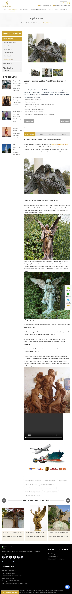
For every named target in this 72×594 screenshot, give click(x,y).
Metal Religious (12, 9)
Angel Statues (47, 23)
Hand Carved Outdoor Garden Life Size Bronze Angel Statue (13, 533)
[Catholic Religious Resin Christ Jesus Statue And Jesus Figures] (6, 132)
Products (28, 23)
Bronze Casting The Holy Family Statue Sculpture (17, 101)
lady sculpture (63, 480)
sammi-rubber (10, 578)
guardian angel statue (47, 484)
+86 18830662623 (14, 581)
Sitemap (52, 592)
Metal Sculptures (32, 590)
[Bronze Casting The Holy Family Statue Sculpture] (6, 101)
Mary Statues (8, 49)
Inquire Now (29, 121)
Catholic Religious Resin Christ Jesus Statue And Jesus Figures (17, 133)
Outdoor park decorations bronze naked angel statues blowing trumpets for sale (59, 533)
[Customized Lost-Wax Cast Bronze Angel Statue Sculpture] (36, 518)
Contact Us (63, 9)
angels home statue (31, 488)
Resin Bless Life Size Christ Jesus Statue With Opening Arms (17, 116)
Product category (58, 550)
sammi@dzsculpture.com (62, 5)
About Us (50, 9)
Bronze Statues (20, 590)
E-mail (68, 308)
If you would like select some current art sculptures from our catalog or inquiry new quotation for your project (13, 536)
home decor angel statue (32, 491)
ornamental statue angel (32, 495)
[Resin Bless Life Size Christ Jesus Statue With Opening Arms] (6, 115)
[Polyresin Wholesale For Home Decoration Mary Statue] (6, 148)
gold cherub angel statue (47, 488)
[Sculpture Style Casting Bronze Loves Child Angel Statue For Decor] (6, 84)
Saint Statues (8, 46)
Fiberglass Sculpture (56, 590)
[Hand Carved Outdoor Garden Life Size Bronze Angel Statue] (13, 518)
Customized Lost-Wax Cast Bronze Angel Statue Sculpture (36, 533)
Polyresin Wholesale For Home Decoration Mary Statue (17, 149)
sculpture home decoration (33, 480)
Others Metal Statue (10, 42)
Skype (68, 302)
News (56, 9)
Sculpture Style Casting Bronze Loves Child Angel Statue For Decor (17, 85)
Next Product (65, 121)
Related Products (36, 500)
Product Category (12, 33)
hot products (9, 77)
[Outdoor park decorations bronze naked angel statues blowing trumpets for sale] (59, 518)
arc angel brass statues (50, 491)
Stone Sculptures (43, 590)
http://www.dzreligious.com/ (59, 144)
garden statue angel (31, 484)
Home (4, 9)
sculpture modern (50, 480)
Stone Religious (23, 9)
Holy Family (7, 56)
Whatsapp (68, 296)
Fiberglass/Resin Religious (38, 9)
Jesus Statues (8, 52)
